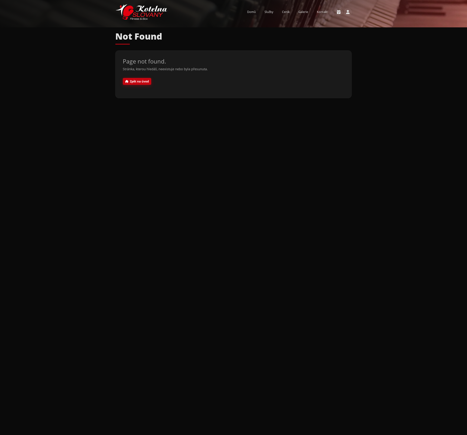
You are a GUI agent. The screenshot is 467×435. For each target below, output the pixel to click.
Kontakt (322, 12)
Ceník (286, 12)
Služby (269, 12)
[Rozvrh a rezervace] (339, 12)
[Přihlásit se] (348, 12)
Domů (251, 12)
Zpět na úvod (139, 81)
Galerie (303, 12)
